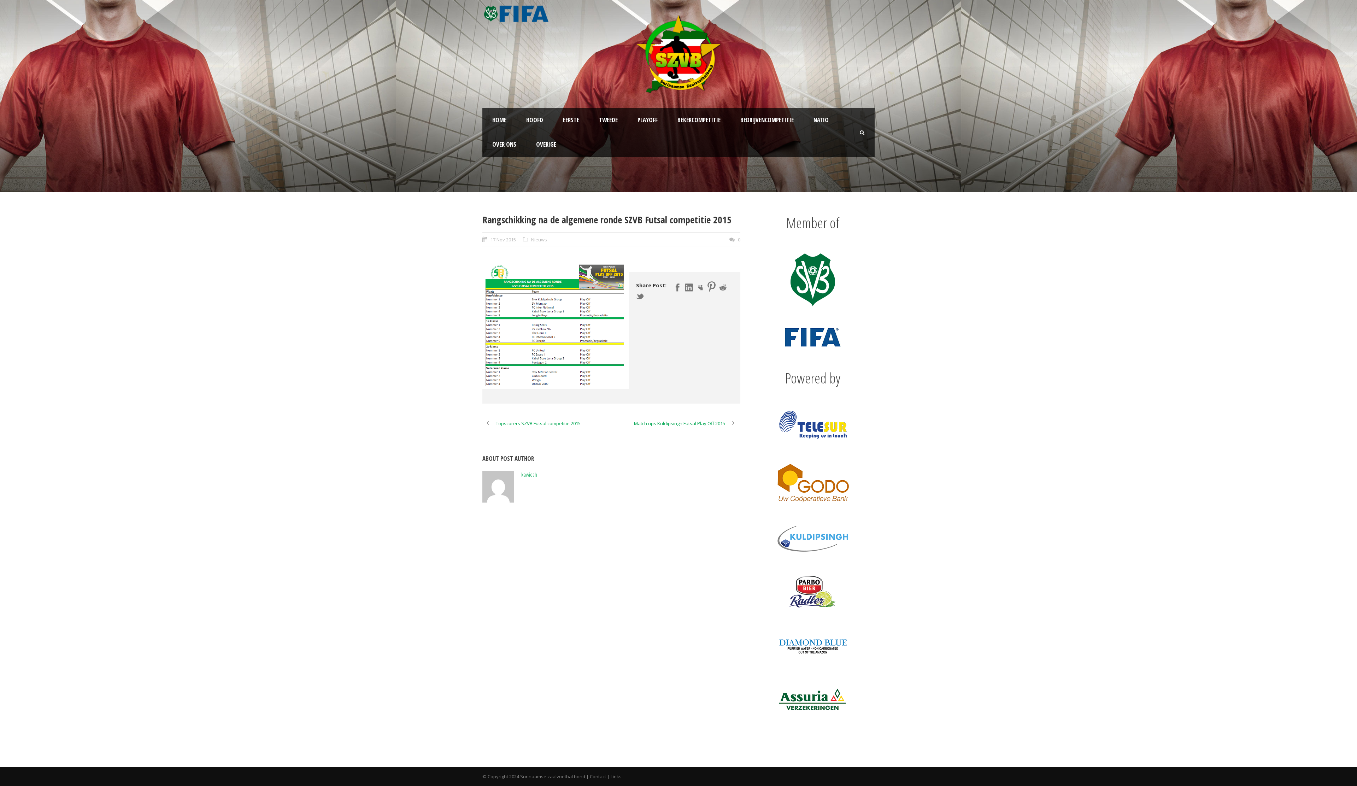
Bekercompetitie (699, 120)
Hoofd (534, 120)
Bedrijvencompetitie (767, 120)
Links (616, 776)
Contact (598, 776)
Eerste (571, 120)
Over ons (504, 144)
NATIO (821, 120)
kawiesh (529, 474)
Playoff (648, 120)
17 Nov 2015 (503, 239)
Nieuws (539, 239)
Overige (546, 144)
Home (499, 120)
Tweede (608, 120)
